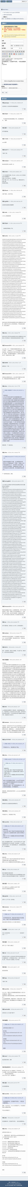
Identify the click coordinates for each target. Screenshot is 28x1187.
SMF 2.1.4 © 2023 (10, 1183)
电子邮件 (4, 43)
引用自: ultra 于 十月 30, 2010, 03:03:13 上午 (13, 826)
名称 (3, 40)
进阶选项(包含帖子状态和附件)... (11, 84)
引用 (24, 109)
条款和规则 (13, 1182)
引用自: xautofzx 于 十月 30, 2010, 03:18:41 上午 (14, 759)
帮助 (9, 1182)
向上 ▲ (18, 1182)
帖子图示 (4, 48)
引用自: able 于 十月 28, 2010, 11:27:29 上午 (13, 1098)
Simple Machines (17, 1183)
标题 (3, 45)
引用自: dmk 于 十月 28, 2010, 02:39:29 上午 (13, 914)
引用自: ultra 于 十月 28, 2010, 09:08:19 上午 (13, 1024)
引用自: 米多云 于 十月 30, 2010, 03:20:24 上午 (14, 743)
